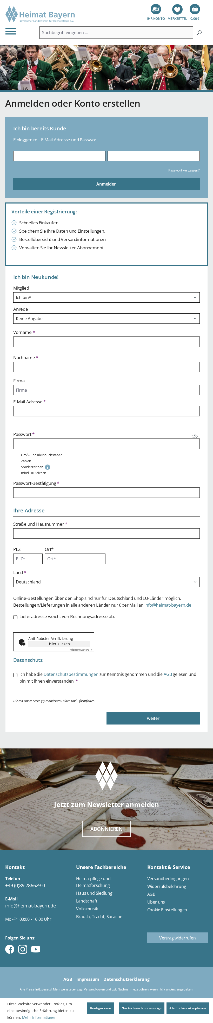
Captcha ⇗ (81, 649)
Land (19, 572)
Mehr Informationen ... (41, 1017)
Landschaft (86, 901)
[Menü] (12, 31)
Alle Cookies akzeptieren (187, 1008)
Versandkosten (94, 989)
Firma (19, 381)
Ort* (49, 549)
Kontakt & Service (168, 867)
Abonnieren (106, 828)
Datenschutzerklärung (126, 979)
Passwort (24, 434)
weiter (153, 718)
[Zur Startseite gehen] (40, 14)
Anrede (20, 309)
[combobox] (116, 32)
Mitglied (21, 288)
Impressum (87, 979)
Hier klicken (59, 643)
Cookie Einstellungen (167, 910)
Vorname (24, 332)
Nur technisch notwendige (142, 1008)
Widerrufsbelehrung (166, 886)
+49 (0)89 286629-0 (25, 885)
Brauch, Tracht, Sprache (99, 916)
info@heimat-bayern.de (167, 605)
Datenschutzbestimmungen (71, 674)
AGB (168, 674)
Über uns (156, 902)
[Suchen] (199, 32)
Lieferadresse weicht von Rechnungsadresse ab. (67, 616)
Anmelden (106, 184)
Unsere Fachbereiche (101, 867)
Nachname (25, 357)
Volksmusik (87, 909)
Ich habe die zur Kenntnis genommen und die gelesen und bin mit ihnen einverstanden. (107, 677)
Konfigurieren (100, 1008)
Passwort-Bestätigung (36, 483)
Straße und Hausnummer (40, 524)
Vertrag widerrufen (177, 938)
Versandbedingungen (168, 878)
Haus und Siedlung (94, 893)
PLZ (17, 549)
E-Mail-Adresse (29, 402)
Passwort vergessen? (184, 170)
